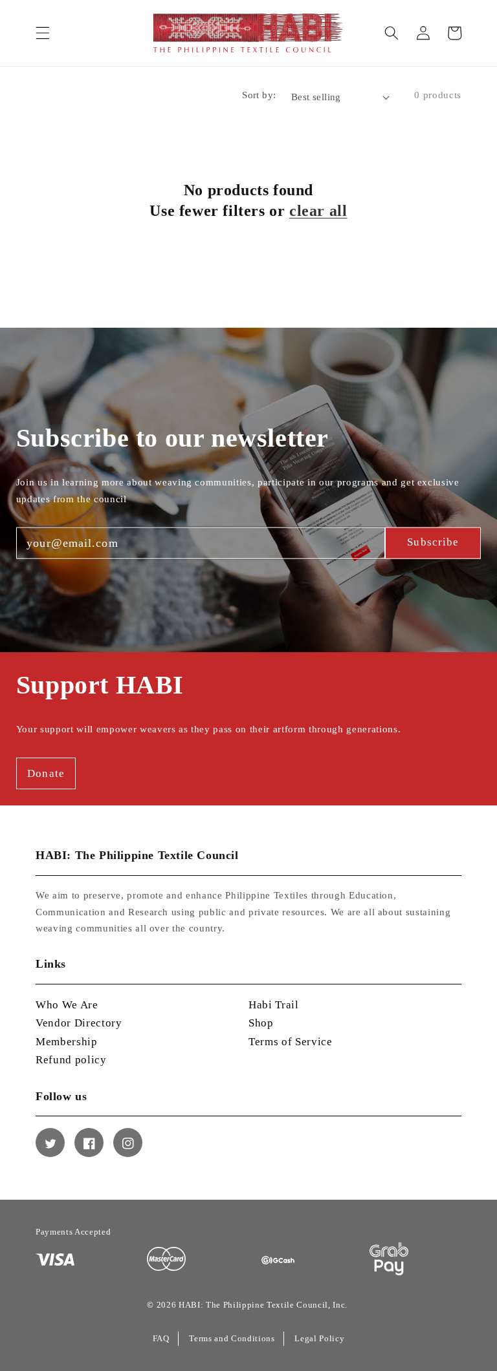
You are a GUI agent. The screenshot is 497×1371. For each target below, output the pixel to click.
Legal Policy (319, 1338)
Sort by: (259, 94)
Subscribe (433, 542)
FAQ (161, 1338)
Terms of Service (290, 1042)
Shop (261, 1023)
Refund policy (71, 1060)
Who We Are (67, 1005)
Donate (46, 773)
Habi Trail (273, 1005)
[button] (42, 32)
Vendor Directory (79, 1023)
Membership (67, 1042)
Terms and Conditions (231, 1338)
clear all (318, 210)
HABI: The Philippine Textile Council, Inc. (263, 1305)
